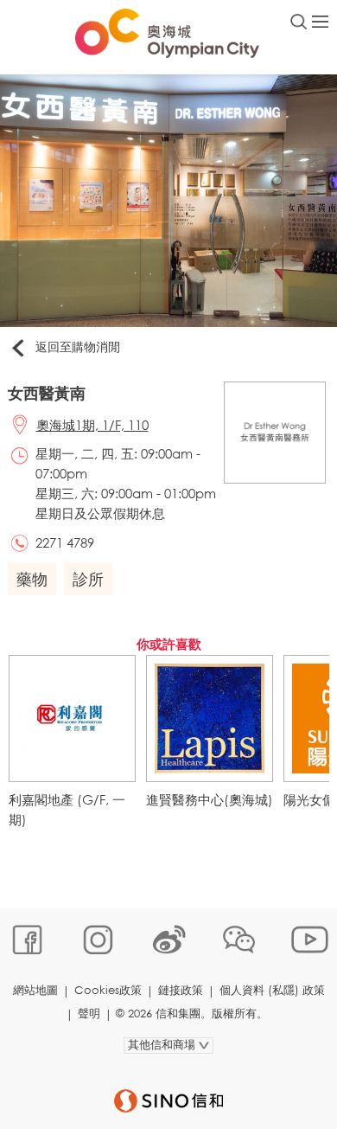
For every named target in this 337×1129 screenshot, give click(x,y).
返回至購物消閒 (77, 346)
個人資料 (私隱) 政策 (272, 990)
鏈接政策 (180, 990)
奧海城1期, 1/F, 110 (92, 424)
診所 (88, 578)
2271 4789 (64, 542)
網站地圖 (35, 990)
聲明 (89, 1013)
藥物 (32, 578)
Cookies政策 (108, 990)
